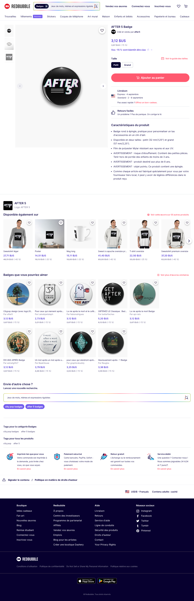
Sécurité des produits (106, 530)
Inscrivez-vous (24, 539)
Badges (32, 426)
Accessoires (143, 16)
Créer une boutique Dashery (68, 544)
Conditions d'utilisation (27, 566)
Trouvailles (10, 16)
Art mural (93, 16)
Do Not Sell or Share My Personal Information (87, 566)
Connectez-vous (25, 534)
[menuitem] (10, 16)
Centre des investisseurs (66, 515)
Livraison (99, 510)
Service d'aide (102, 520)
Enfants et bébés (123, 16)
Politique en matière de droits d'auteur (56, 479)
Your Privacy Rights (105, 544)
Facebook (146, 515)
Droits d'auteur (103, 534)
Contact (99, 539)
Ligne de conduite (104, 525)
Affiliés (57, 525)
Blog (19, 525)
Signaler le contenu (18, 479)
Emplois (57, 534)
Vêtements (30, 16)
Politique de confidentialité (52, 566)
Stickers (51, 16)
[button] (9, 31)
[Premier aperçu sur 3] (20, 86)
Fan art (20, 515)
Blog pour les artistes (64, 539)
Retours (99, 515)
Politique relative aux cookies (123, 566)
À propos (58, 510)
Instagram (146, 510)
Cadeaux (184, 16)
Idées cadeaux (24, 510)
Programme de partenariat (67, 520)
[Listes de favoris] (178, 6)
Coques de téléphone (71, 16)
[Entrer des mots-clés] (96, 6)
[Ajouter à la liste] (102, 30)
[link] (13, 406)
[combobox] (67, 6)
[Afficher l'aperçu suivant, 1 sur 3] (103, 86)
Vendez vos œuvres (64, 530)
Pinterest (146, 530)
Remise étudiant (25, 530)
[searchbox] (97, 398)
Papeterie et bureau (165, 16)
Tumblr (145, 525)
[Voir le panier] (186, 6)
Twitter (145, 520)
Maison (106, 16)
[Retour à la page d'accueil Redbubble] (17, 6)
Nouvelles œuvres (26, 520)
